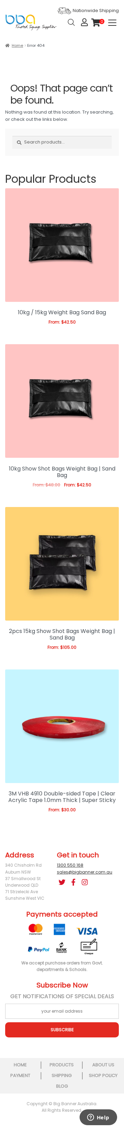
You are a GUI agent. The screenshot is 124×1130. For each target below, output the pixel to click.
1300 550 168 (70, 865)
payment (20, 1075)
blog (62, 1086)
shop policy (103, 1075)
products (62, 1065)
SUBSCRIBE (62, 1030)
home (20, 1065)
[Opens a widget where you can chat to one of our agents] (98, 1118)
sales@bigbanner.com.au (84, 872)
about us (103, 1065)
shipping (62, 1075)
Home (17, 45)
